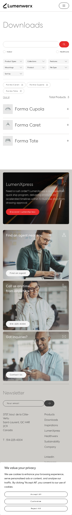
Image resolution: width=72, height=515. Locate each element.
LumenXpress (52, 430)
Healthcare (64, 52)
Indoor (9, 52)
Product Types (10, 61)
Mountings (9, 67)
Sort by (7, 74)
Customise (36, 501)
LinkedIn (49, 457)
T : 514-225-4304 (13, 440)
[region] (36, 488)
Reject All (36, 508)
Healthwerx (51, 436)
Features (53, 61)
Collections (31, 61)
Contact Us (16, 374)
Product (30, 67)
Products (49, 414)
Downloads (51, 420)
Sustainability (52, 441)
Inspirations (51, 425)
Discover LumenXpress (23, 212)
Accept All (36, 494)
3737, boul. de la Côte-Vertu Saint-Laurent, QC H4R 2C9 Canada (16, 422)
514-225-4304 (18, 324)
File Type (53, 67)
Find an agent (18, 273)
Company (50, 447)
